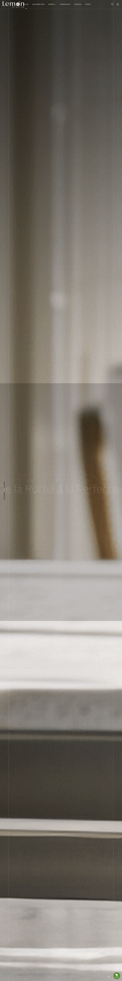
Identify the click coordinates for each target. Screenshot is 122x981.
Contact (88, 4)
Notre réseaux (65, 4)
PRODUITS (51, 4)
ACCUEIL (26, 4)
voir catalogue (61, 515)
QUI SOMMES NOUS (39, 4)
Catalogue (77, 4)
